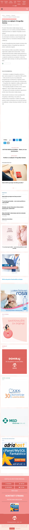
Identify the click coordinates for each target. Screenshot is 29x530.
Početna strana (6, 2)
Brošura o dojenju (19, 3)
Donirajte (4, 346)
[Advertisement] (14, 120)
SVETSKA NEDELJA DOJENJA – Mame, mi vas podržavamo (14, 150)
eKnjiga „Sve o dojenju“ (24, 3)
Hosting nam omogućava (8, 438)
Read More (18, 528)
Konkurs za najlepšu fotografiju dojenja (14, 158)
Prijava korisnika (11, 2)
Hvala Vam (15, 2)
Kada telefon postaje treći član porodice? (12, 183)
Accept (12, 528)
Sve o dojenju (5, 314)
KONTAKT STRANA (14, 496)
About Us (2, 2)
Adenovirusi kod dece (7, 219)
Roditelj (4, 24)
